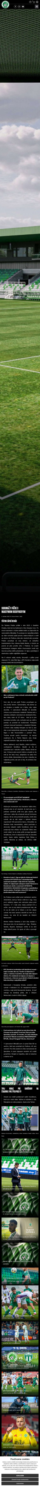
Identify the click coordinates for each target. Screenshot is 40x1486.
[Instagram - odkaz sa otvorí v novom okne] (19, 6)
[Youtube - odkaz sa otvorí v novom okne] (23, 6)
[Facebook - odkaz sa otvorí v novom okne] (15, 6)
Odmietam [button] (20, 1483)
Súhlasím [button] (20, 1475)
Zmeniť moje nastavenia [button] (20, 1479)
